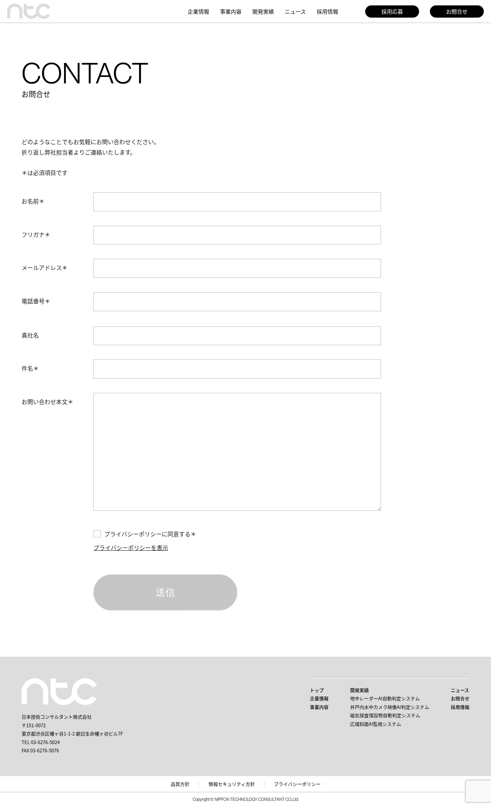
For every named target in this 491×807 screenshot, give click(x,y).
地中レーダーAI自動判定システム (385, 698)
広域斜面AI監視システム (375, 723)
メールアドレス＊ (45, 267)
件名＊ (30, 368)
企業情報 (198, 11)
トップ (317, 690)
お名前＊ (33, 201)
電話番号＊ (36, 301)
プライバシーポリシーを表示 (130, 547)
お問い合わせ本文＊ (47, 401)
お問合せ (457, 11)
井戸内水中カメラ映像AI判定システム (389, 706)
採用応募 (392, 11)
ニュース (295, 11)
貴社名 (30, 335)
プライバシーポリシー (297, 783)
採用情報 (327, 11)
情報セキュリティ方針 (231, 783)
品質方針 (180, 783)
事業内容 (231, 11)
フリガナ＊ (36, 234)
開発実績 (263, 11)
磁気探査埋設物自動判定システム (385, 715)
